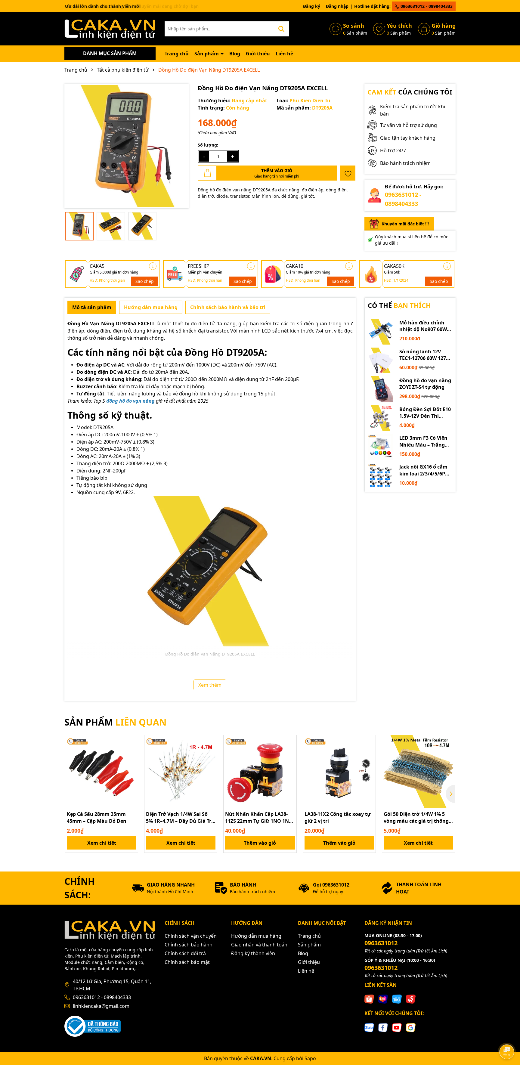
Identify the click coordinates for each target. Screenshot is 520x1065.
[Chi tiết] (152, 266)
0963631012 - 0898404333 (426, 6)
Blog (234, 53)
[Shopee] (369, 999)
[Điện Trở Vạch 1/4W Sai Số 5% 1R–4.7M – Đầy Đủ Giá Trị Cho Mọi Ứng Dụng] (180, 771)
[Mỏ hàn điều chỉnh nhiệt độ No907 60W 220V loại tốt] (381, 332)
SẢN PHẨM (115, 722)
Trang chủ (177, 53)
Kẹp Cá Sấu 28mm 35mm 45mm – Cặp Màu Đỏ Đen (96, 817)
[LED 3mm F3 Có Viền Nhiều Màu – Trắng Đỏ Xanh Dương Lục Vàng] (381, 447)
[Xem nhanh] (131, 762)
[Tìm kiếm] (281, 29)
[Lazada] (383, 999)
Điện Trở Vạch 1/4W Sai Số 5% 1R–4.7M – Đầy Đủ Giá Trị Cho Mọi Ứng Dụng (179, 817)
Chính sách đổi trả (185, 953)
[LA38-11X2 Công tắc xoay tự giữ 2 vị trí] (339, 771)
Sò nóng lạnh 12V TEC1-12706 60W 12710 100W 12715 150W (425, 355)
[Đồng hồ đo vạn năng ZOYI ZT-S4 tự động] (381, 389)
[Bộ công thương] (92, 1026)
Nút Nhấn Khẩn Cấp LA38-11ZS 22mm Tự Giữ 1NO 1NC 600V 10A (258, 817)
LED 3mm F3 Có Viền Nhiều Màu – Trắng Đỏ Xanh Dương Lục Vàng (423, 441)
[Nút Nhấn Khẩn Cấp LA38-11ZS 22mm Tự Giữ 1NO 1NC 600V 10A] (260, 771)
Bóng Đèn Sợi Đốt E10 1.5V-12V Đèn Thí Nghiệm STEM (425, 412)
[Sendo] (411, 999)
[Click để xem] (126, 146)
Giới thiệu (258, 53)
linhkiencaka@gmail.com (101, 1006)
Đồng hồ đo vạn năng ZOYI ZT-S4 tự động (425, 383)
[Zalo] (369, 1027)
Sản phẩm (207, 53)
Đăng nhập (337, 6)
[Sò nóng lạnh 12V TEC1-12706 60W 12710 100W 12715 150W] (381, 360)
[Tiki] (397, 999)
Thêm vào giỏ (260, 843)
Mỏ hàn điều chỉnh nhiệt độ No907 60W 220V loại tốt (423, 326)
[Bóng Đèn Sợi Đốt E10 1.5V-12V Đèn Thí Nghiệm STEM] (381, 418)
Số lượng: (208, 145)
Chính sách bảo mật (187, 962)
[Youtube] (397, 1027)
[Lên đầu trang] (507, 1035)
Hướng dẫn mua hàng (256, 936)
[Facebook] (383, 1027)
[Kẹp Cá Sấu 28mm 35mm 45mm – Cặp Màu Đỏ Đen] (101, 771)
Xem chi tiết (101, 843)
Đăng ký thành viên (253, 953)
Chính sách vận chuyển (191, 936)
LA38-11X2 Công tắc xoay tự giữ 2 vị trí (338, 817)
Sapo (310, 1058)
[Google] (411, 1027)
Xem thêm (209, 685)
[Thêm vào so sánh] (131, 752)
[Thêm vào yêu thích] (347, 173)
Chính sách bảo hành (188, 944)
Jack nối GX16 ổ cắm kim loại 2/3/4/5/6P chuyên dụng (423, 470)
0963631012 (381, 943)
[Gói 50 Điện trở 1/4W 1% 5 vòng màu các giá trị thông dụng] (418, 771)
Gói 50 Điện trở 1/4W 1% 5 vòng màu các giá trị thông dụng (416, 817)
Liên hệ (284, 53)
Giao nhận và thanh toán (259, 944)
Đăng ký (311, 6)
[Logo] (110, 28)
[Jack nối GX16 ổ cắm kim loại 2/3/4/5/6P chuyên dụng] (381, 476)
